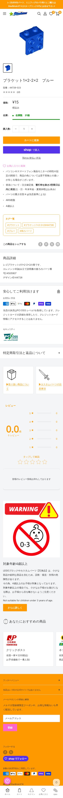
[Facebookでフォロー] (5, 752)
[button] (43, 413)
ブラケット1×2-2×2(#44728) (39, 225)
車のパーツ (26, 231)
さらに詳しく (15, 607)
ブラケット (13, 225)
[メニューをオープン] (4, 13)
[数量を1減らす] (16, 129)
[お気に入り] (51, 13)
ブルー (11, 231)
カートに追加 (31, 140)
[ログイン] (45, 13)
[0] (57, 14)
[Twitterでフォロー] (11, 752)
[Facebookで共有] (40, 244)
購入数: (7, 128)
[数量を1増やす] (32, 129)
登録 (10, 727)
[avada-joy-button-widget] (7, 781)
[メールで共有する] (58, 244)
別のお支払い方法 (31, 157)
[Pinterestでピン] (46, 244)
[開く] (39, 13)
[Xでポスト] (52, 244)
